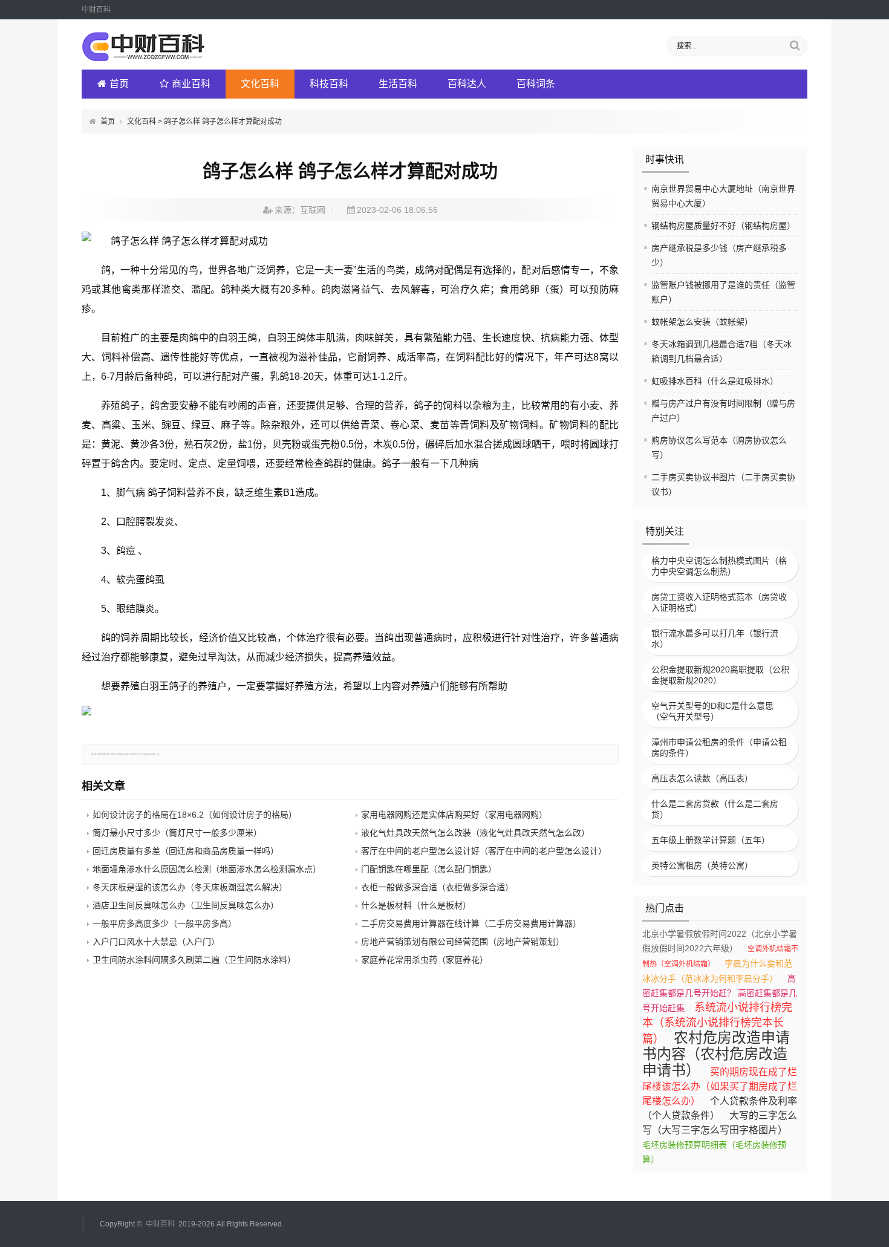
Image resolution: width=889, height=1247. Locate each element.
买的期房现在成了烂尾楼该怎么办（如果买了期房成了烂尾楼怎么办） (719, 1086)
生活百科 (398, 84)
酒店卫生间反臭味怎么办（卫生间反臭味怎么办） (186, 905)
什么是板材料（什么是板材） (416, 905)
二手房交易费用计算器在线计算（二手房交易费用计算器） (471, 923)
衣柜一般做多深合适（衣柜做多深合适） (437, 887)
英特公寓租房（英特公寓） (702, 865)
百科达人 (467, 84)
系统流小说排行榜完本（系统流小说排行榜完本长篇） (717, 1023)
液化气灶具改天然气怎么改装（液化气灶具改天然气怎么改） (475, 833)
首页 (119, 84)
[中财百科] (143, 58)
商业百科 (191, 84)
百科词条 (535, 84)
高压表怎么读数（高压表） (702, 778)
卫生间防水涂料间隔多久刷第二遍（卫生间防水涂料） (194, 960)
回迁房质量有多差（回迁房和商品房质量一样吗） (186, 851)
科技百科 (329, 84)
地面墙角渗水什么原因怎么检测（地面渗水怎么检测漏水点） (207, 869)
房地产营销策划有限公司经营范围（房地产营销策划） (462, 941)
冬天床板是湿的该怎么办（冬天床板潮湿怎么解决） (190, 887)
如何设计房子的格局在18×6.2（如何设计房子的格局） (195, 814)
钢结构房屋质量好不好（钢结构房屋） (723, 225)
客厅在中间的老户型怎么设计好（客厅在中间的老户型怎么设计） (484, 851)
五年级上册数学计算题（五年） (710, 840)
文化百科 (260, 84)
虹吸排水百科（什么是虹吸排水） (714, 381)
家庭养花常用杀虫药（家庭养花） (424, 960)
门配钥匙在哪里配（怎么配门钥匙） (429, 869)
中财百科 (160, 1224)
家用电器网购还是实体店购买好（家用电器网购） (454, 814)
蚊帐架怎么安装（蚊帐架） (702, 322)
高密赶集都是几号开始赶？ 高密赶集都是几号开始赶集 (719, 993)
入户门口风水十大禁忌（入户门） (156, 941)
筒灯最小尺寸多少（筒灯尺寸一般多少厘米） (177, 833)
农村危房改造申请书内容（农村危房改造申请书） (716, 1053)
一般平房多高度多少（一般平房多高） (164, 923)
